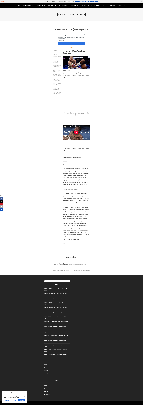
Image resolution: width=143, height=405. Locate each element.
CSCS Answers (56, 65)
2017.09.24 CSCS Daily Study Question (81, 270)
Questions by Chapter (28, 5)
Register (45, 364)
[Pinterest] (1, 204)
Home (19, 5)
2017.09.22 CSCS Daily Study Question (61, 270)
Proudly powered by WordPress (66, 402)
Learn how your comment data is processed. (77, 264)
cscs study (57, 70)
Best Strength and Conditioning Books (91, 5)
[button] (71, 1)
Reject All (14, 400)
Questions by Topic (40, 5)
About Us (105, 5)
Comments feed (47, 373)
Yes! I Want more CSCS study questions (87, 1)
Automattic (80, 402)
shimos (55, 54)
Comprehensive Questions (54, 5)
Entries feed (46, 370)
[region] (14, 397)
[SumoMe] (1, 209)
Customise (7, 400)
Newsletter (112, 5)
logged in (60, 263)
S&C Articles (65, 5)
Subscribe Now (71, 43)
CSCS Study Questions (71, 14)
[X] (1, 201)
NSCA (59, 80)
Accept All (22, 400)
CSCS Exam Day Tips (75, 5)
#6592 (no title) (121, 5)
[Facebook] (1, 198)
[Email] (1, 206)
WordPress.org (46, 376)
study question (56, 94)
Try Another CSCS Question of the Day (76, 114)
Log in (45, 367)
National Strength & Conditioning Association (73, 245)
